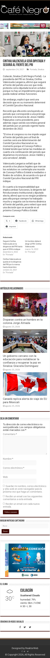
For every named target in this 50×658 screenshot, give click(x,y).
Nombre (8, 458)
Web (5, 477)
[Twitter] (25, 627)
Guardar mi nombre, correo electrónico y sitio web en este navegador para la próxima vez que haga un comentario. (24, 489)
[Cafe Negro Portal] (25, 10)
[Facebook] (20, 627)
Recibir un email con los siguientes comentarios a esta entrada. (22, 498)
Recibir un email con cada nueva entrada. (21, 505)
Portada (33, 69)
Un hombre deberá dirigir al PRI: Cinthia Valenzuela (33, 244)
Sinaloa (41, 69)
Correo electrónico (13, 467)
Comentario (10, 434)
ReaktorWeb (31, 648)
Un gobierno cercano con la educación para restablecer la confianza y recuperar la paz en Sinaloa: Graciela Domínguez (22, 361)
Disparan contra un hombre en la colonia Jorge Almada (23, 321)
